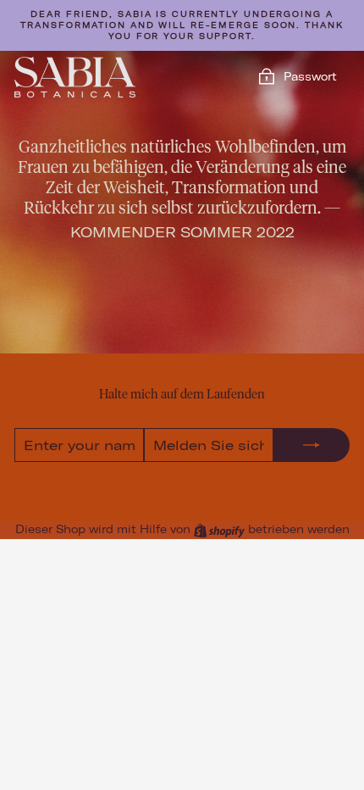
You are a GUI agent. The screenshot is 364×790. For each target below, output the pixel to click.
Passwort (310, 76)
